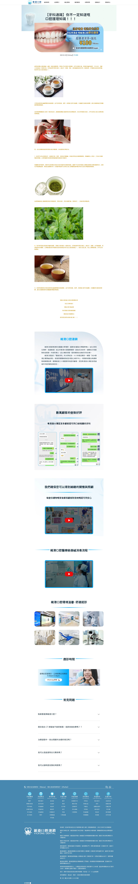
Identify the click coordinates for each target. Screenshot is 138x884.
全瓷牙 (52, 803)
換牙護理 (108, 812)
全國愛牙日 (74, 801)
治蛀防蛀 (108, 801)
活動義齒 (52, 815)
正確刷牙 (74, 806)
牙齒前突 (40, 809)
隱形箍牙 (40, 801)
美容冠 (52, 801)
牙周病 (86, 809)
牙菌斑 (97, 815)
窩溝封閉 (108, 803)
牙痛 (63, 812)
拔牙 (63, 809)
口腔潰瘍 (70, 66)
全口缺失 (29, 815)
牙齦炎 (86, 806)
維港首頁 (46, 2)
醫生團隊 (67, 2)
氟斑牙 (52, 809)
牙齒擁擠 (40, 806)
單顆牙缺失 (29, 803)
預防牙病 (74, 803)
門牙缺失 (29, 806)
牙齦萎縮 (85, 815)
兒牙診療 (108, 815)
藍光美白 (97, 801)
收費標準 (87, 2)
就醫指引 (97, 2)
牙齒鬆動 (85, 812)
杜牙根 (63, 806)
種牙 (29, 801)
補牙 (63, 801)
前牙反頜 (40, 803)
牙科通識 (75, 55)
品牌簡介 (56, 2)
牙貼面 (52, 817)
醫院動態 (77, 2)
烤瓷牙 (52, 806)
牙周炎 (86, 801)
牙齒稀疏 (40, 812)
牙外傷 (108, 809)
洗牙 (97, 803)
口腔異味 (74, 812)
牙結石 (97, 812)
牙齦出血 (85, 803)
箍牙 (41, 815)
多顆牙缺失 (29, 809)
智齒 (63, 803)
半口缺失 (29, 812)
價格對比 (107, 2)
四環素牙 (52, 812)
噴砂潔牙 (97, 809)
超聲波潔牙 (97, 806)
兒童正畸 (108, 806)
